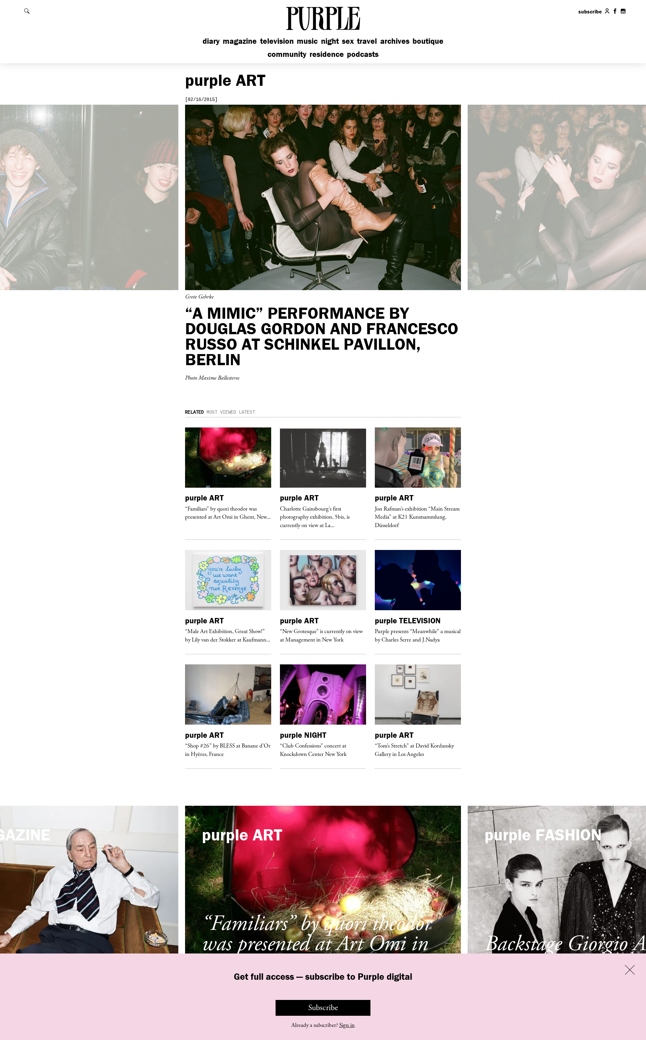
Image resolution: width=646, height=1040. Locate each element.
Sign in (347, 1025)
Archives (394, 41)
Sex (348, 41)
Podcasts (363, 54)
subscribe (590, 11)
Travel (367, 41)
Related (194, 412)
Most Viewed (221, 412)
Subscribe (323, 1008)
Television (277, 41)
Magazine (240, 41)
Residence (327, 54)
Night (330, 41)
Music (307, 41)
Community (287, 54)
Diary (211, 41)
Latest (247, 412)
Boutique (427, 41)
